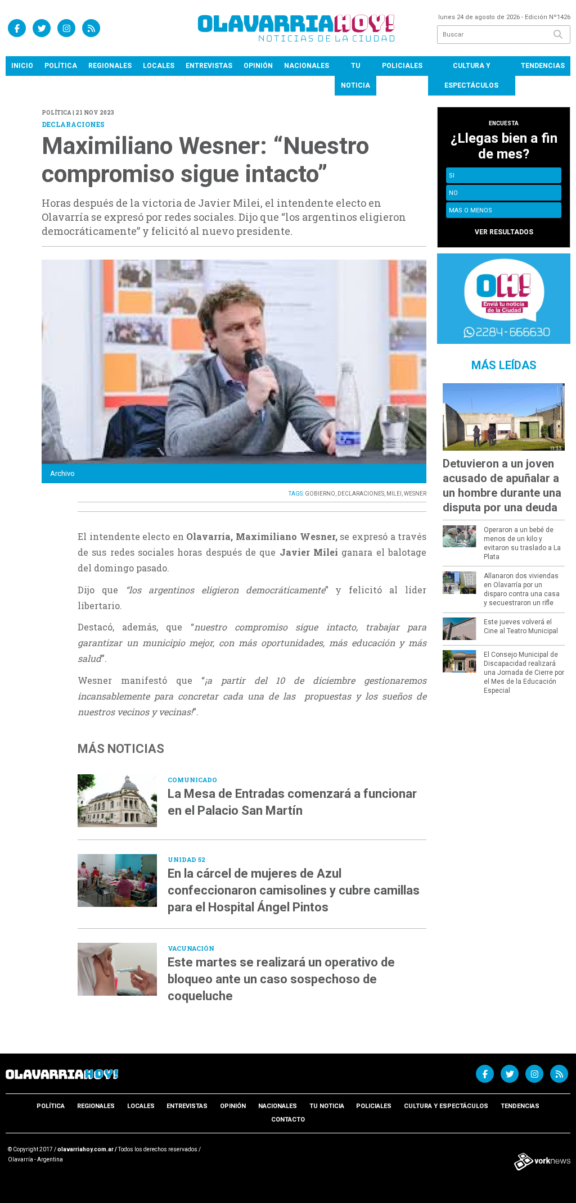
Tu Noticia (355, 75)
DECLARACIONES (361, 494)
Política (60, 66)
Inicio (22, 66)
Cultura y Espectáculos (471, 75)
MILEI (394, 494)
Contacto (288, 1119)
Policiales (402, 66)
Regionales (110, 66)
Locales (158, 66)
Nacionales (306, 66)
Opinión (258, 66)
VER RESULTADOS (504, 232)
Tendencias (543, 66)
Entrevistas (209, 66)
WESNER (415, 494)
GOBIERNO (320, 494)
